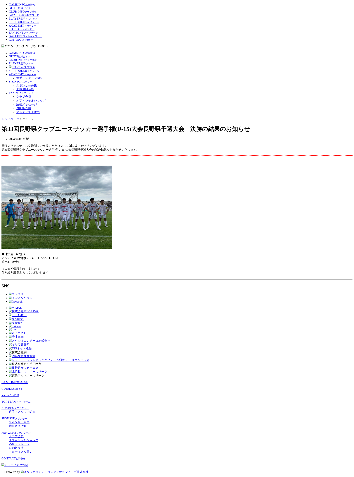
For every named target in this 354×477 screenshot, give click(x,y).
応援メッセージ (26, 104)
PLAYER (23, 18)
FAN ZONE (23, 32)
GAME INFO (22, 4)
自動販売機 (23, 108)
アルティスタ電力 (28, 112)
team (10, 395)
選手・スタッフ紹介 (29, 78)
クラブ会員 (23, 96)
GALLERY (25, 36)
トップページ (10, 119)
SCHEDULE (24, 22)
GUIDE (19, 8)
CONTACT (21, 39)
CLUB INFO (23, 11)
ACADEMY (22, 25)
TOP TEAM (16, 401)
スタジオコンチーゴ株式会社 (69, 471)
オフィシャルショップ (31, 100)
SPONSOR (21, 29)
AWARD (24, 15)
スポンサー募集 (26, 85)
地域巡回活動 (25, 89)
